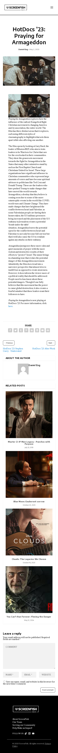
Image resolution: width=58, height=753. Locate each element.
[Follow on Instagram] (29, 733)
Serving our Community (23, 725)
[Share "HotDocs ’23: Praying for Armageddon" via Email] (42, 330)
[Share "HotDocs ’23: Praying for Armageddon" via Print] (48, 330)
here (10, 306)
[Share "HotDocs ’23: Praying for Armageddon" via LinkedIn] (31, 330)
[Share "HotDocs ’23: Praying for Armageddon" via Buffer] (37, 330)
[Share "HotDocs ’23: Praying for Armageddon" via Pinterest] (26, 330)
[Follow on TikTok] (26, 733)
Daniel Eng (23, 49)
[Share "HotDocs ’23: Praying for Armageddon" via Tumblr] (21, 330)
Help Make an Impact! (22, 728)
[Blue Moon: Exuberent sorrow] (29, 474)
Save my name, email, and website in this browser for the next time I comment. (29, 682)
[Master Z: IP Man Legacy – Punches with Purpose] (29, 414)
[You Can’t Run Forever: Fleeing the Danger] (29, 589)
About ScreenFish (20, 719)
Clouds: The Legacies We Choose (29, 559)
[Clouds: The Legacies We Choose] (29, 532)
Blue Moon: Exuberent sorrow (29, 501)
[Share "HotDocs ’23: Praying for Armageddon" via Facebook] (10, 330)
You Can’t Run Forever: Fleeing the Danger (29, 617)
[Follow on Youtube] (33, 733)
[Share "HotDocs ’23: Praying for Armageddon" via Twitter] (15, 330)
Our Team (17, 722)
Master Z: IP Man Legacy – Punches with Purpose (29, 443)
